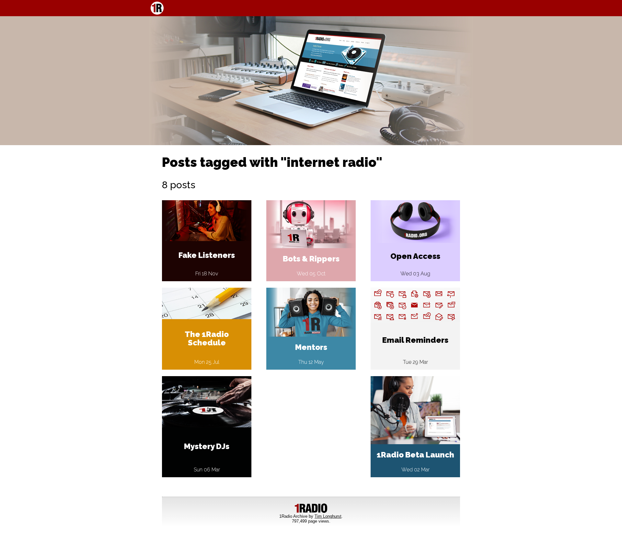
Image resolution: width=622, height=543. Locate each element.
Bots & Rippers (311, 258)
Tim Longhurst (328, 516)
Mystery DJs (206, 446)
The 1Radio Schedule (207, 338)
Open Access (415, 256)
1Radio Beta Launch (415, 454)
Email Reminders (415, 340)
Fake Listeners (207, 255)
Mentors (311, 347)
